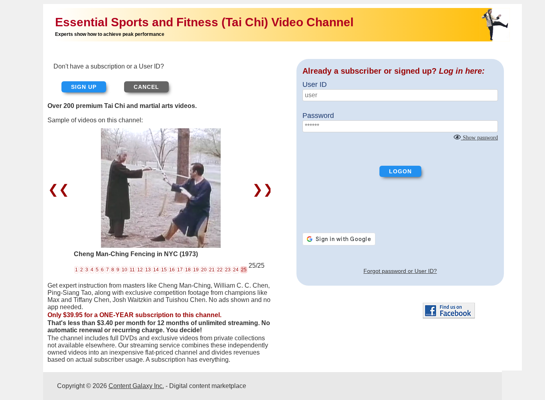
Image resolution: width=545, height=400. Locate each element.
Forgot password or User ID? (400, 271)
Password (318, 116)
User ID (314, 84)
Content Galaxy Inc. (136, 385)
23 (228, 270)
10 (124, 270)
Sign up (84, 87)
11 (132, 270)
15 (164, 270)
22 (220, 270)
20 (204, 270)
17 (180, 270)
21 (212, 270)
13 (148, 270)
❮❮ (60, 189)
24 (236, 270)
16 (172, 270)
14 (156, 270)
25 (244, 270)
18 (188, 270)
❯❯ (261, 189)
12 (140, 270)
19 (196, 270)
